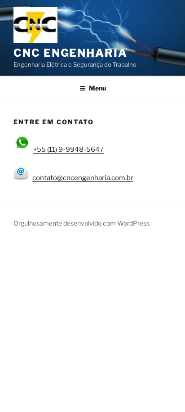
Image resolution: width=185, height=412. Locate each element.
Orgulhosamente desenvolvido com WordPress (81, 223)
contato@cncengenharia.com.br (82, 178)
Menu (97, 88)
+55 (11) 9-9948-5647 (68, 149)
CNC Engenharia (70, 52)
